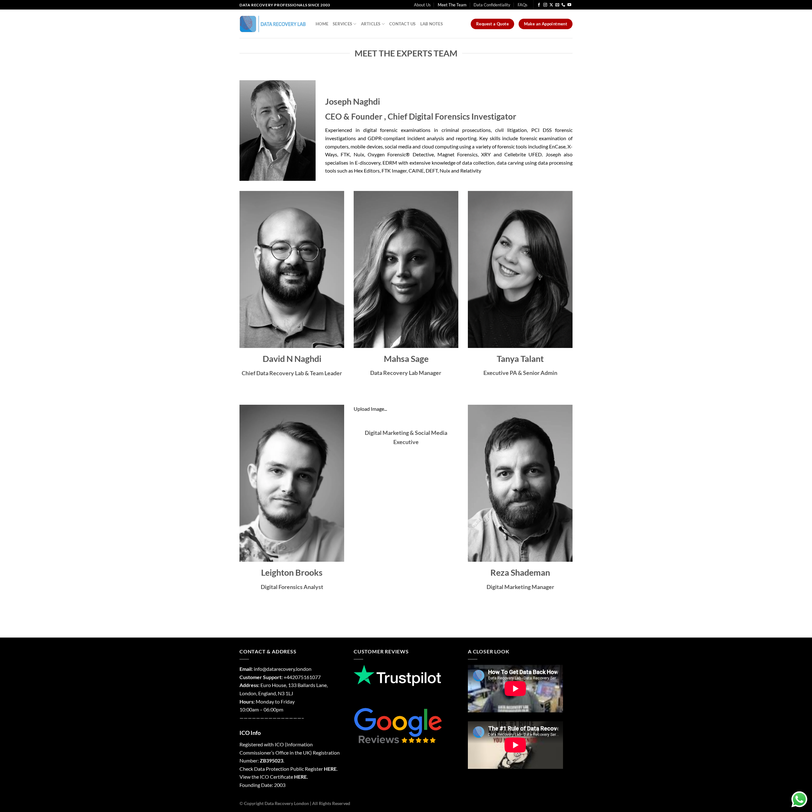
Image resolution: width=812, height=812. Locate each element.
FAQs (522, 4)
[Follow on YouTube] (569, 5)
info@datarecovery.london (282, 669)
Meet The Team (452, 4)
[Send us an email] (557, 5)
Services (342, 23)
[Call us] (563, 5)
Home (322, 23)
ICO (279, 744)
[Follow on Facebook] (539, 5)
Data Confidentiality (492, 4)
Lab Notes (431, 23)
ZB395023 (271, 760)
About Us (422, 4)
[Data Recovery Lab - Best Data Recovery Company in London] (272, 24)
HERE (330, 769)
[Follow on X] (551, 5)
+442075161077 (302, 677)
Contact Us (402, 23)
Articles (371, 23)
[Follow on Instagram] (545, 5)
